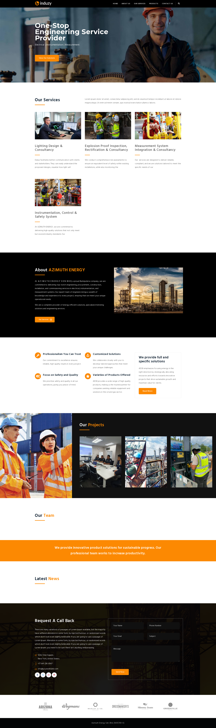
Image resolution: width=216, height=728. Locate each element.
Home (115, 3)
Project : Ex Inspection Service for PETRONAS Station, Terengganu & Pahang (150, 485)
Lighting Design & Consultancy (49, 148)
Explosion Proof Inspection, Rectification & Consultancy (106, 148)
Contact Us (167, 3)
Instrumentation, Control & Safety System (56, 215)
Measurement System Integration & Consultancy (155, 148)
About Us (126, 3)
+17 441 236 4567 (45, 663)
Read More (147, 391)
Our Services (140, 3)
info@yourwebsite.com (48, 669)
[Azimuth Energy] (43, 3)
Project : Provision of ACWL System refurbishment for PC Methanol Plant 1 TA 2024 (104, 483)
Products (153, 3)
